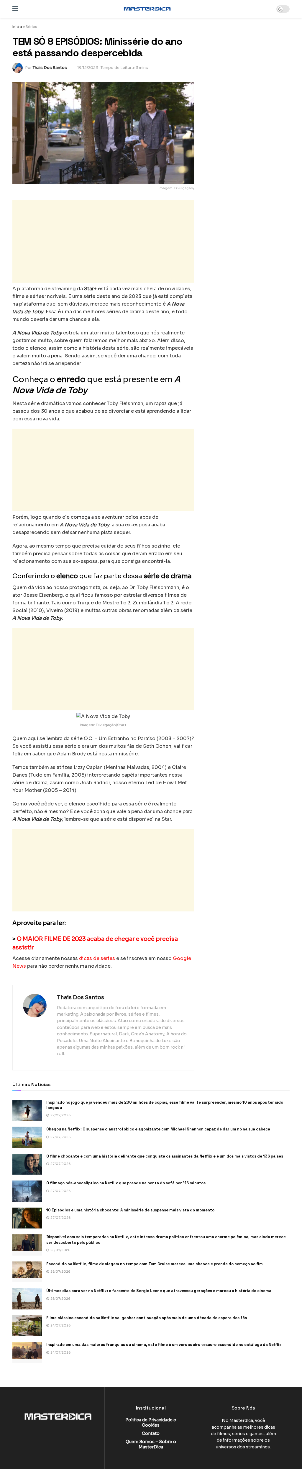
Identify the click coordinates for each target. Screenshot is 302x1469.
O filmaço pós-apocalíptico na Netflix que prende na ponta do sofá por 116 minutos (126, 1183)
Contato (151, 1433)
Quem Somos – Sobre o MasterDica (151, 1444)
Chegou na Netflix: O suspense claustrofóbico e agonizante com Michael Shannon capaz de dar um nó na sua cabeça (158, 1129)
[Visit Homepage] (147, 9)
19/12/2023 (87, 67)
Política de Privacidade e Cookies (150, 1422)
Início (17, 26)
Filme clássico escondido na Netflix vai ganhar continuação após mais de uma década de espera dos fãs (146, 1317)
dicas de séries (97, 958)
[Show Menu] (15, 9)
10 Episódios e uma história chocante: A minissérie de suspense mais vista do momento (130, 1210)
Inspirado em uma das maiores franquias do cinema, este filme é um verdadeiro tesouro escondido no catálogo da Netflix (164, 1344)
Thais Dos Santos (50, 67)
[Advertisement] (103, 241)
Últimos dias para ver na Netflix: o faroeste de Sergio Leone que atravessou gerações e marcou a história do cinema (158, 1290)
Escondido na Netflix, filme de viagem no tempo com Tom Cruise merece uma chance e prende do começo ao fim (154, 1263)
